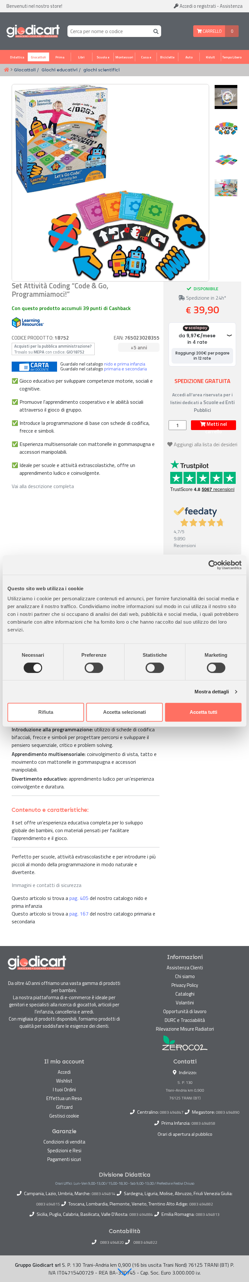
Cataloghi (185, 994)
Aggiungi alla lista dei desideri (205, 444)
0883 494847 (172, 1112)
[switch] (94, 668)
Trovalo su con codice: (53, 349)
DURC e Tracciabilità (185, 1020)
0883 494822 (145, 1242)
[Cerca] (154, 31)
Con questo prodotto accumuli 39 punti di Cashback (71, 308)
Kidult (210, 57)
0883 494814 (103, 1194)
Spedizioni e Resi (64, 1150)
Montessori (124, 57)
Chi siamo (185, 976)
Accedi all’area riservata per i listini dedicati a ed (202, 402)
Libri (81, 57)
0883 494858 (203, 1123)
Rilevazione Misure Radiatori (185, 1029)
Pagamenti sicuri (64, 1159)
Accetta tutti (203, 712)
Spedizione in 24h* (205, 298)
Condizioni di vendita (64, 1141)
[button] (124, 1272)
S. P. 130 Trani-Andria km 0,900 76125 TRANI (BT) (185, 1090)
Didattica (17, 57)
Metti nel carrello (216, 425)
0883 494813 (207, 1214)
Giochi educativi (59, 70)
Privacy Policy (185, 985)
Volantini (185, 1002)
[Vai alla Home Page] (6, 70)
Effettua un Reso (64, 1098)
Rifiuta (45, 712)
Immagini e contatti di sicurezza (46, 885)
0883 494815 (48, 1204)
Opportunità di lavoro (185, 1011)
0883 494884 (141, 1214)
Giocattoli (38, 57)
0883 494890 (228, 1112)
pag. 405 (79, 898)
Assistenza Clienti (185, 967)
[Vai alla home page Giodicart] (33, 31)
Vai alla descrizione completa (43, 486)
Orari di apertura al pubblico (185, 1134)
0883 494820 (112, 1242)
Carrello (212, 31)
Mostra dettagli (212, 691)
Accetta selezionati (124, 712)
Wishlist (64, 1080)
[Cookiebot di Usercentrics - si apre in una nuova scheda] (213, 565)
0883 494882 (201, 1204)
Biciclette (167, 57)
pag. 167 (79, 913)
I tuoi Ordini (64, 1089)
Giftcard (64, 1107)
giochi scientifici (101, 70)
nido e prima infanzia (124, 363)
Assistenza (231, 6)
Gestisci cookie (64, 1116)
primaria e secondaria (125, 368)
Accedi (197, 6)
